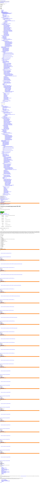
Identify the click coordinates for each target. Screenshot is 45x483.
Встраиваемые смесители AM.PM (7, 180)
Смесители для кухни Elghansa (7, 70)
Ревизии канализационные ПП (8, 42)
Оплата (2, 11)
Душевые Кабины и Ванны (4, 117)
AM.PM (3, 84)
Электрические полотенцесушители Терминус (9, 53)
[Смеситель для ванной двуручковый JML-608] (5, 203)
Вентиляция (2, 17)
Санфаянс (2, 58)
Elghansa (3, 163)
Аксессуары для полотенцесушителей (7, 57)
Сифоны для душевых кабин (7, 122)
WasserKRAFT (4, 62)
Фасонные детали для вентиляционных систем (10, 20)
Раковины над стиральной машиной (6, 152)
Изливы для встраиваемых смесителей (9, 168)
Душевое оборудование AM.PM (7, 87)
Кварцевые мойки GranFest (3, 196)
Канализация (2, 133)
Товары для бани (4, 16)
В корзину (1, 269)
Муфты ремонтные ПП (7, 44)
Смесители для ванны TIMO (7, 175)
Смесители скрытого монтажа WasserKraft (8, 66)
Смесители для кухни (5, 60)
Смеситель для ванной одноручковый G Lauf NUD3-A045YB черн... (7, 331)
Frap (3, 14)
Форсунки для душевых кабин (7, 28)
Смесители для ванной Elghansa (7, 71)
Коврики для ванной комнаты (6, 109)
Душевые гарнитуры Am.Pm (8, 88)
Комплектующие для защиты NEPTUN (8, 39)
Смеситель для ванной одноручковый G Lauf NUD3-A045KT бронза (7, 342)
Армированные (5, 22)
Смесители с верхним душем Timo (7, 82)
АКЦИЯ (2, 105)
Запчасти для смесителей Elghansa (7, 80)
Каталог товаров (3, 102)
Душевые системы (6, 170)
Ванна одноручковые (6, 97)
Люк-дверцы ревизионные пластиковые (8, 18)
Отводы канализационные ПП (8, 137)
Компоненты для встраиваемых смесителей (8, 74)
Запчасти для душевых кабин (6, 24)
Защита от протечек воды (4, 131)
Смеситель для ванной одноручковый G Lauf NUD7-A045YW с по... (7, 267)
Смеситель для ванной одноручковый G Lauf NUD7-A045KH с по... (7, 299)
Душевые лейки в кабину (6, 120)
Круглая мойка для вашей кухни (3, 197)
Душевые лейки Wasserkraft (7, 67)
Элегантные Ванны (6, 33)
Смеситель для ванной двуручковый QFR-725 (5, 428)
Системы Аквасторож (5, 36)
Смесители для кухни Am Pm (7, 85)
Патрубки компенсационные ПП (8, 45)
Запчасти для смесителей (5, 101)
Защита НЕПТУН (4, 38)
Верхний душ (5, 76)
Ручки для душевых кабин (6, 26)
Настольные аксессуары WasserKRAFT (7, 13)
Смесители (2, 153)
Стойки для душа (6, 68)
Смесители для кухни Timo (7, 81)
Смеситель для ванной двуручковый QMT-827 (5, 374)
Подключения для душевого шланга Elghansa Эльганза (11, 169)
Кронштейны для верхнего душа (8, 75)
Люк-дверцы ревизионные (5, 111)
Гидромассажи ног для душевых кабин (8, 30)
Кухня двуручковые (6, 98)
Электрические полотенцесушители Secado (8, 56)
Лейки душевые (5, 189)
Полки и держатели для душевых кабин (8, 123)
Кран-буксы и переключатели (7, 173)
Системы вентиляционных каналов (6, 112)
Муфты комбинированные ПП (6, 143)
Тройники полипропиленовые (6, 142)
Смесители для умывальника (6, 61)
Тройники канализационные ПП (8, 43)
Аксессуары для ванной (3, 12)
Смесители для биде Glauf (6, 99)
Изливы (5, 93)
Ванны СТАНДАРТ (6, 32)
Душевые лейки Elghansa (6, 77)
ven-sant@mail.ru (2, 465)
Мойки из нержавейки (3, 471)
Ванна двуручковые (6, 190)
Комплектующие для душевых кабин (8, 121)
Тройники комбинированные (6, 48)
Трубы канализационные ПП (8, 138)
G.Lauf (3, 92)
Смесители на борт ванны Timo (7, 176)
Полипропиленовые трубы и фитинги (5, 141)
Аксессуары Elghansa (5, 107)
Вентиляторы (4, 116)
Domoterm (4, 147)
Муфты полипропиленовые (5, 49)
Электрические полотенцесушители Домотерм (9, 54)
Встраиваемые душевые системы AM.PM (9, 91)
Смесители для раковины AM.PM (7, 86)
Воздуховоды (6, 115)
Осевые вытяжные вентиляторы (7, 23)
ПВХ (4, 19)
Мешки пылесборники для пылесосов (5, 46)
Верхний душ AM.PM (7, 184)
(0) (0, 257)
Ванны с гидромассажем (6, 128)
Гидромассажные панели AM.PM (8, 185)
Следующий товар (2, 202)
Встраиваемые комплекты (6, 160)
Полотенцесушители (3, 51)
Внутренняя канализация (5, 40)
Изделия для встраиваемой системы (7, 69)
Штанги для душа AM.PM (8, 89)
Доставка (2, 10)
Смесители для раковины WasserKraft (8, 65)
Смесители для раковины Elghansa (7, 164)
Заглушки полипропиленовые (6, 50)
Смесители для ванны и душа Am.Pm (8, 179)
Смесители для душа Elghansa (7, 165)
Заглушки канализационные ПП (8, 139)
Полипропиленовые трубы (5, 144)
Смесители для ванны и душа (6, 154)
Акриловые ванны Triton (5, 125)
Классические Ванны (6, 126)
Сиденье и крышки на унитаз (6, 59)
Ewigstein (4, 83)
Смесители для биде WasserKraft (7, 159)
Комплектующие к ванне (6, 34)
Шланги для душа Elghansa (7, 78)
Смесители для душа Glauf (6, 186)
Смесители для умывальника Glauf (7, 191)
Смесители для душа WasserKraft (7, 64)
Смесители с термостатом (6, 72)
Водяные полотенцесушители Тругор (8, 55)
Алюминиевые (5, 21)
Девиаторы (5, 94)
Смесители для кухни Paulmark (7, 100)
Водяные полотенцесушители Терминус (8, 52)
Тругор (3, 148)
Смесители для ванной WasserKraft (7, 157)
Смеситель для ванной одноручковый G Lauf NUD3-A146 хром (7, 310)
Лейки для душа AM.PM (7, 90)
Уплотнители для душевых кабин (7, 29)
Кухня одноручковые (6, 192)
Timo (3, 174)
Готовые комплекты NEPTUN (7, 132)
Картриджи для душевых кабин (7, 27)
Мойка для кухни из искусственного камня (4, 198)
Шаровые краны (4, 37)
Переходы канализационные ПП (8, 41)
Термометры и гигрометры (7, 110)
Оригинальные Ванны (6, 127)
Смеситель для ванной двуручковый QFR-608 (5, 460)
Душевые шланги (6, 95)
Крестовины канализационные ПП (8, 136)
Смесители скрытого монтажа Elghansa (8, 73)
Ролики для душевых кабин (7, 25)
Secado (3, 149)
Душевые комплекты (6, 158)
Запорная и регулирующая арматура (5, 35)
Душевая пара (5, 96)
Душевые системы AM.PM (8, 181)
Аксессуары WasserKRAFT (5, 106)
